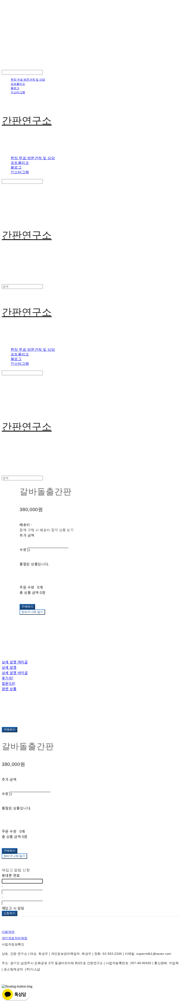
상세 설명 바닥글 (15, 672)
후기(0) (7, 678)
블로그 (15, 88)
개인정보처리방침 (14, 938)
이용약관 (8, 932)
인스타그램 (18, 92)
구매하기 (10, 729)
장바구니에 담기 (14, 856)
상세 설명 (9, 667)
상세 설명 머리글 (15, 662)
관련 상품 (9, 688)
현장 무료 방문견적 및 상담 (28, 80)
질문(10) (8, 683)
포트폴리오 (18, 84)
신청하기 (10, 913)
